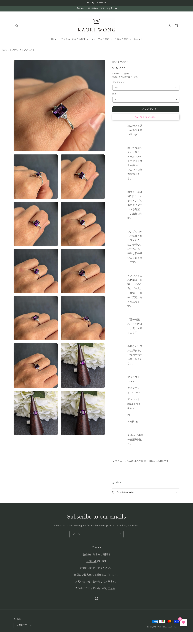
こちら (111, 588)
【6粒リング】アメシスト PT (24, 50)
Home (4, 50)
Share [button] (119, 482)
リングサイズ (118, 82)
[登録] (120, 534)
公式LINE (91, 561)
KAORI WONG (158, 627)
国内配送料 (123, 77)
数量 (114, 94)
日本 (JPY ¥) (22, 625)
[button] (17, 25)
